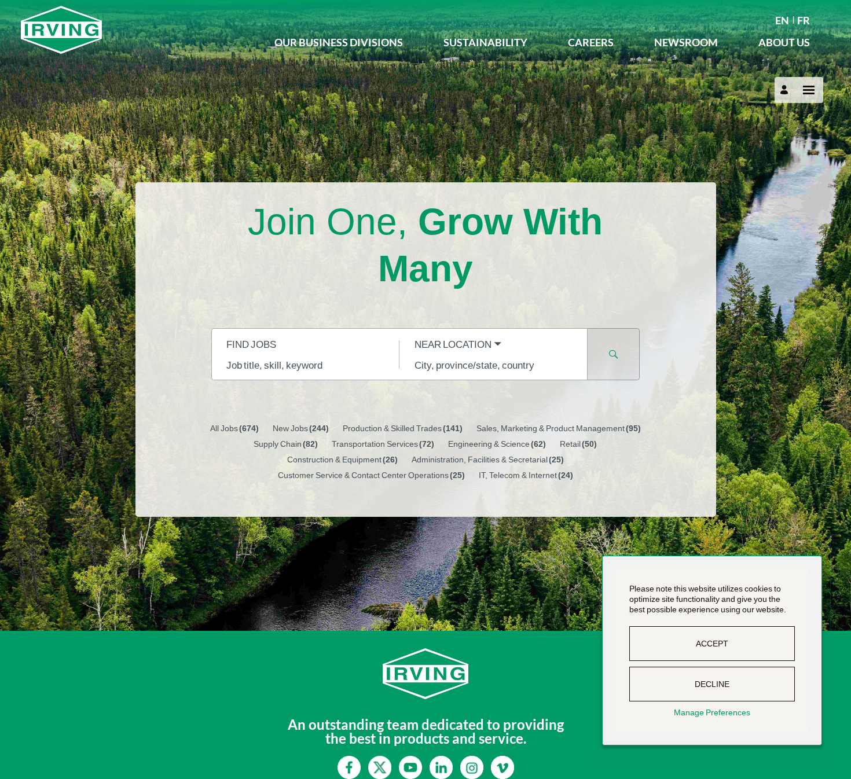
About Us (784, 42)
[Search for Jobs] (614, 354)
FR (803, 20)
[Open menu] (808, 90)
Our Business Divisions (338, 42)
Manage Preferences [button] (712, 712)
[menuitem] (782, 19)
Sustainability (485, 42)
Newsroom (686, 42)
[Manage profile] (785, 89)
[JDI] (137, 30)
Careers (591, 42)
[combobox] (305, 365)
